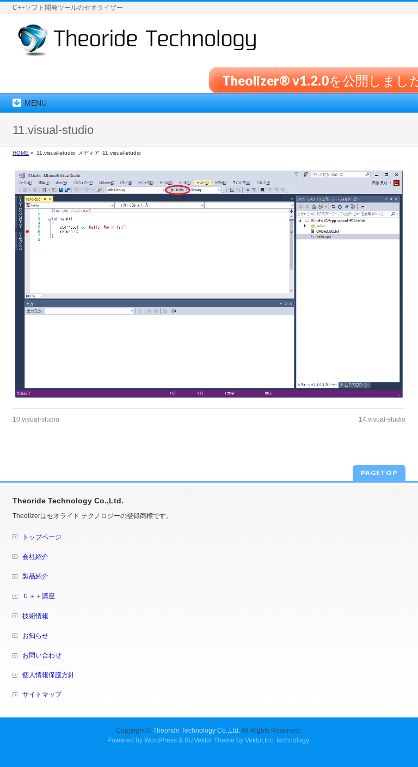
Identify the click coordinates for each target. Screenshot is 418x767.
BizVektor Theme (210, 740)
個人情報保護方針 (48, 675)
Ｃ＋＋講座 (38, 596)
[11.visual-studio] (209, 284)
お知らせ (35, 636)
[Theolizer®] (137, 44)
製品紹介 (35, 576)
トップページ (42, 537)
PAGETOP (379, 472)
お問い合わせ (42, 655)
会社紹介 (35, 557)
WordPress (160, 740)
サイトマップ (42, 694)
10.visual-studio (36, 419)
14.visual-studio (382, 419)
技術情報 (35, 616)
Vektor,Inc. (260, 740)
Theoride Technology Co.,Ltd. (196, 730)
